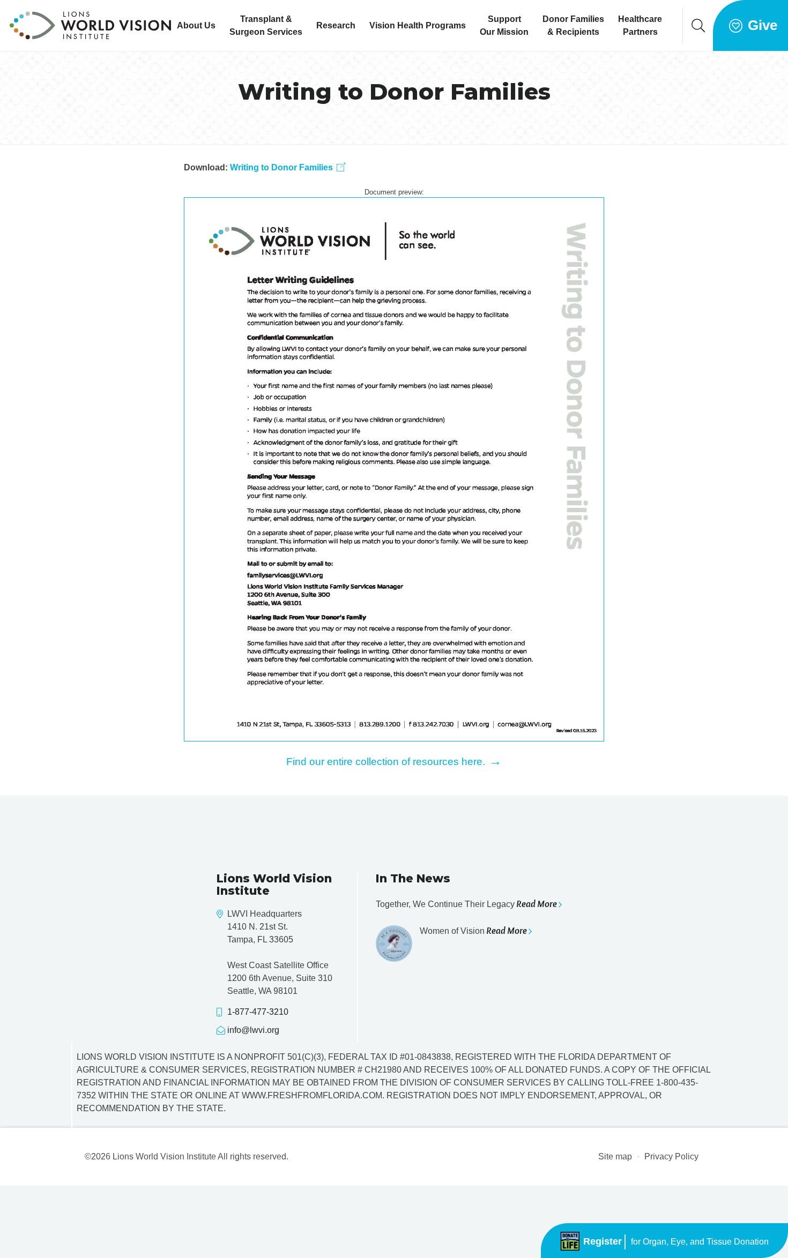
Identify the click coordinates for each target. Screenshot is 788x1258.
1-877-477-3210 (257, 1011)
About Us (196, 25)
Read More (537, 904)
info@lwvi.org (253, 1030)
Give (762, 25)
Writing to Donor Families (281, 167)
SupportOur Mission (504, 25)
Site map (615, 1156)
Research (335, 25)
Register (675, 1241)
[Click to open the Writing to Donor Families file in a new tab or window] (394, 469)
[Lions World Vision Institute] (90, 25)
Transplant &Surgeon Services (265, 25)
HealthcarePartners (640, 25)
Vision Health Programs (417, 25)
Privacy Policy (671, 1156)
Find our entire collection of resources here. (394, 761)
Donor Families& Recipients (573, 25)
